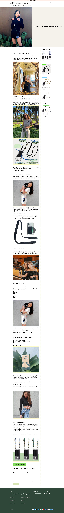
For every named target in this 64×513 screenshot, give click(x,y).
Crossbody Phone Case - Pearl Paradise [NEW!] (46, 101)
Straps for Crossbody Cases (25, 494)
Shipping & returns (12, 500)
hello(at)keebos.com (38, 493)
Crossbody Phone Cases (45, 60)
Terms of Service (12, 503)
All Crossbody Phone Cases (13, 494)
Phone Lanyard (12, 497)
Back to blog (32, 468)
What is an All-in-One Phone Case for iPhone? (24, 5)
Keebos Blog (15, 5)
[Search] (50, 3)
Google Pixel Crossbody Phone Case (15, 493)
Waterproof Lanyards (12, 504)
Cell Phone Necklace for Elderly (25, 497)
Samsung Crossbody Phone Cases (25, 493)
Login (22, 501)
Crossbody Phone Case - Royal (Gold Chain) (46, 88)
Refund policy (23, 503)
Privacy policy (11, 501)
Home (10, 5)
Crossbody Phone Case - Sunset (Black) (46, 74)
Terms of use (23, 500)
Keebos (12, 509)
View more (44, 62)
